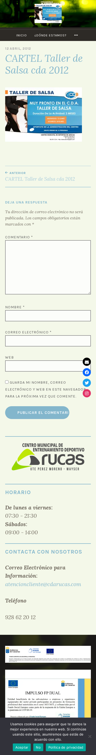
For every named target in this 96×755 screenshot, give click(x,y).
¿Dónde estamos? (50, 35)
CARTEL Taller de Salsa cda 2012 (40, 176)
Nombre (15, 307)
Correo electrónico (28, 332)
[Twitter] (87, 383)
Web (9, 357)
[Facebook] (87, 372)
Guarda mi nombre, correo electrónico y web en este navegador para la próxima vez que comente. (45, 389)
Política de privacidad (65, 747)
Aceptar (21, 747)
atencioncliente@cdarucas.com (43, 584)
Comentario (19, 237)
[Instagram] (87, 393)
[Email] (87, 362)
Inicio (21, 35)
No (38, 747)
